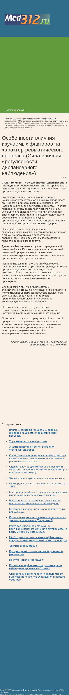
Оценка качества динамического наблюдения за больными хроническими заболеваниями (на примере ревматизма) (38, 469)
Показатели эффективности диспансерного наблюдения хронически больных (35, 567)
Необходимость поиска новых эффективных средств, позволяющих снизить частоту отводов (38, 539)
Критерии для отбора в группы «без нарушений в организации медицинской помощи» (38, 493)
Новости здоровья (14, 110)
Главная (8, 119)
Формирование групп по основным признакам (37, 478)
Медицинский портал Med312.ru (26, 690)
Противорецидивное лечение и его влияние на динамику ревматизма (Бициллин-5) (37, 519)
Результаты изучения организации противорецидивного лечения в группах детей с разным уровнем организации (38, 528)
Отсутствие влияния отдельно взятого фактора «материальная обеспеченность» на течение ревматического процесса (37, 458)
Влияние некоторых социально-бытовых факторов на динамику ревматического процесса (33, 432)
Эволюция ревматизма (23, 545)
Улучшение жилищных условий (28, 441)
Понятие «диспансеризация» (27, 559)
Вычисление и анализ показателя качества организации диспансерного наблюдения (35, 502)
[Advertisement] (34, 71)
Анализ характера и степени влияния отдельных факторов (31, 448)
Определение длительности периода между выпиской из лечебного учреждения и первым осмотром (37, 576)
